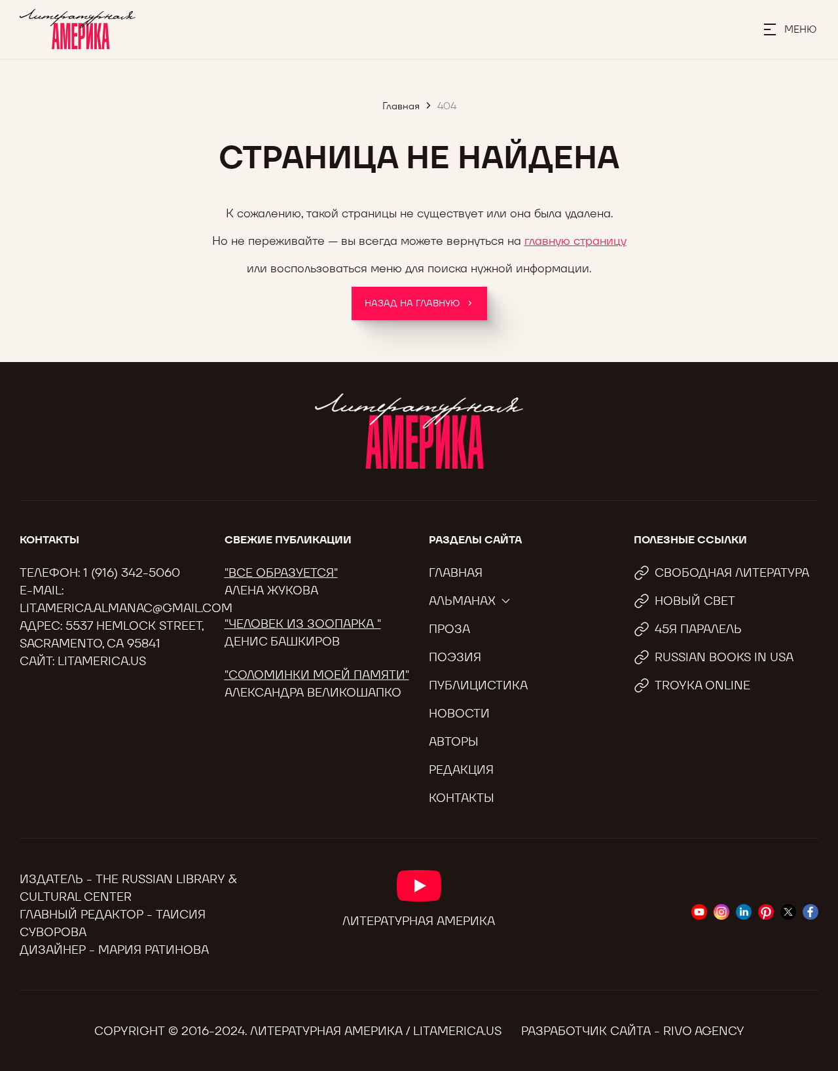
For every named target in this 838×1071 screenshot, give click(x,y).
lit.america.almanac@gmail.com (126, 607)
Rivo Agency (703, 1030)
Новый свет (695, 600)
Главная (456, 572)
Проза (449, 628)
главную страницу (575, 240)
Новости (459, 713)
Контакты (461, 797)
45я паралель (698, 628)
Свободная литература (732, 572)
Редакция (461, 769)
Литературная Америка (418, 920)
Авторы (454, 741)
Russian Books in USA (724, 656)
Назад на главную (412, 303)
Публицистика (478, 685)
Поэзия (455, 656)
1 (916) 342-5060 (131, 572)
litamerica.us (102, 660)
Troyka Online (702, 685)
